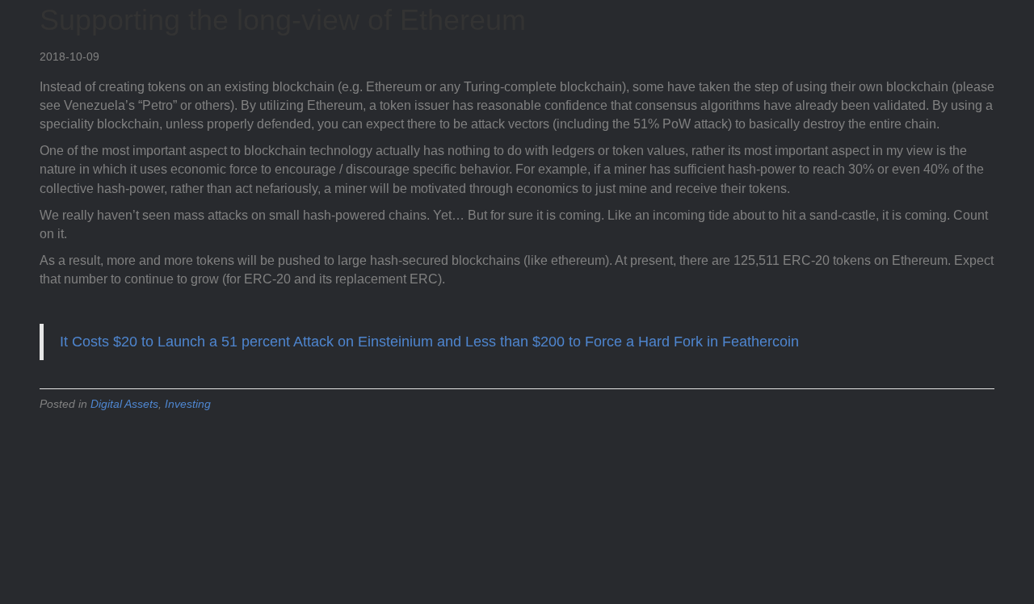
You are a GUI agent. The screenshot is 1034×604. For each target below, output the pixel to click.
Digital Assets (124, 403)
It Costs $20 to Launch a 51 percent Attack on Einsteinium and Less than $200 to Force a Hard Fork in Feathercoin (429, 341)
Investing (188, 403)
